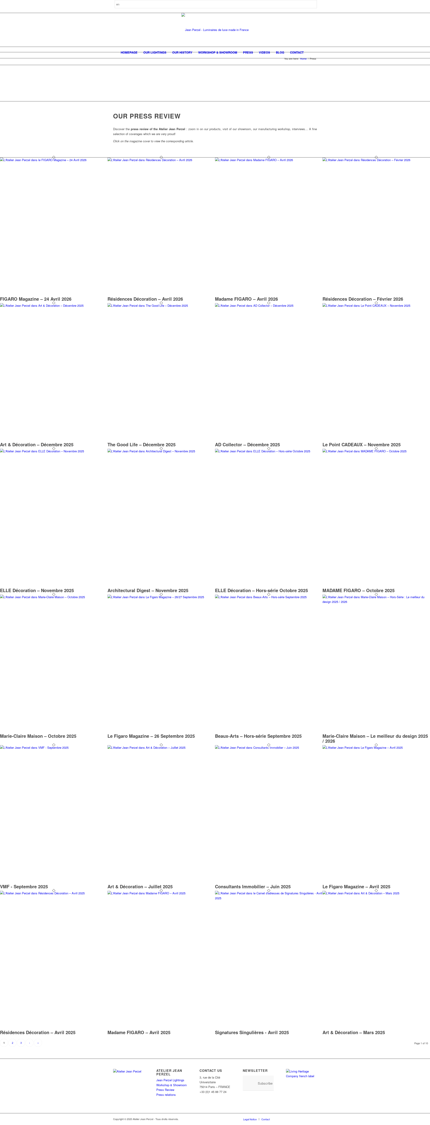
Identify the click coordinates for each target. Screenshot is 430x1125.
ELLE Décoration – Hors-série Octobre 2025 (261, 590)
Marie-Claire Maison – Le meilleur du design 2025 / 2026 (375, 738)
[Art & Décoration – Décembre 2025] (54, 305)
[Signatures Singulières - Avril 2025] (268, 898)
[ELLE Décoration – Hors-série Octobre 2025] (268, 451)
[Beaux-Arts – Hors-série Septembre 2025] (268, 597)
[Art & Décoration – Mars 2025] (376, 893)
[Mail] (313, 1119)
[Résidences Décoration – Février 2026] (376, 160)
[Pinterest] (293, 1119)
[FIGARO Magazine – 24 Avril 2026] (54, 160)
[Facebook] (280, 1119)
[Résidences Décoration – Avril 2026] (161, 160)
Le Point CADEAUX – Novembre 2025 (361, 444)
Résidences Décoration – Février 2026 (362, 298)
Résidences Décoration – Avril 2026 (145, 298)
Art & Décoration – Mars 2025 (353, 1032)
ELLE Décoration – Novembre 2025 (37, 590)
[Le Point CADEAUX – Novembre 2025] (376, 305)
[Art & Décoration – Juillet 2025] (161, 747)
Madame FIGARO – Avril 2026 (246, 298)
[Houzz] (300, 1119)
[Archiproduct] (306, 1119)
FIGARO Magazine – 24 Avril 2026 (35, 298)
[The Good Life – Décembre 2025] (161, 305)
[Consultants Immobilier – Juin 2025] (268, 747)
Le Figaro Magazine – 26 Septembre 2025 (151, 736)
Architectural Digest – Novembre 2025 (148, 590)
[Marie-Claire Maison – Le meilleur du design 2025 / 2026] (376, 602)
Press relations (166, 1094)
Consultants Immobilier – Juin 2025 (253, 886)
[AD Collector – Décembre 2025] (268, 305)
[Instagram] (286, 1119)
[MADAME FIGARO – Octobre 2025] (376, 451)
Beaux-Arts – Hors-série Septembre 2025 (258, 736)
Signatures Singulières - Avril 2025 (252, 1032)
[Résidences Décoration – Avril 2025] (54, 893)
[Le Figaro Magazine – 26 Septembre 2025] (161, 597)
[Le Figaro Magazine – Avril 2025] (376, 747)
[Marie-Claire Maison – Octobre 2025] (54, 597)
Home (303, 58)
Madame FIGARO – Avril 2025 (139, 1032)
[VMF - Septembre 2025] (54, 747)
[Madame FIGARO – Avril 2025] (161, 893)
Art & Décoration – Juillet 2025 (140, 886)
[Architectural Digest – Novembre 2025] (161, 451)
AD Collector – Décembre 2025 (247, 444)
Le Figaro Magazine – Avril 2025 (356, 886)
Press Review (165, 1090)
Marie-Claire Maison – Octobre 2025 (38, 736)
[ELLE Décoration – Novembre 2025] (54, 451)
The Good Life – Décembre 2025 (142, 444)
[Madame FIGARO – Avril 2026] (268, 160)
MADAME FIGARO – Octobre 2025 (358, 590)
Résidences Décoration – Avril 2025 (37, 1032)
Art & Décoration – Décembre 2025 (36, 444)
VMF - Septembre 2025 (24, 886)
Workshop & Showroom (171, 1085)
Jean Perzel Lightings (170, 1080)
